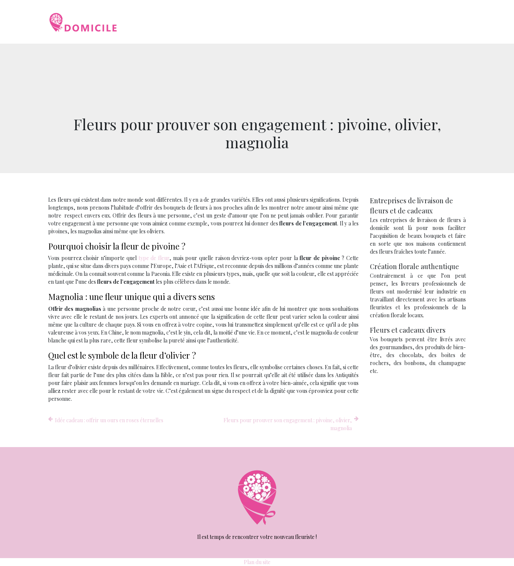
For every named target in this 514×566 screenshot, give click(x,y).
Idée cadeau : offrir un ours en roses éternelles (109, 420)
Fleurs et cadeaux (313, 22)
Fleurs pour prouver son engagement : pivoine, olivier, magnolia (288, 424)
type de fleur (153, 258)
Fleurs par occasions (374, 22)
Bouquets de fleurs (255, 22)
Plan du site (257, 562)
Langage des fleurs (435, 22)
